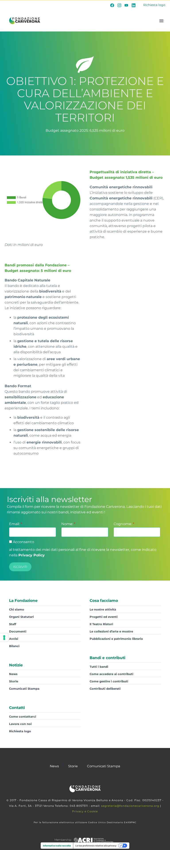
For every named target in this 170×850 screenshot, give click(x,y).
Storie (13, 681)
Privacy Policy (31, 555)
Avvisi (13, 638)
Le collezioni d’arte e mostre (111, 631)
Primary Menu (161, 21)
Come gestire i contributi (109, 681)
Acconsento (23, 542)
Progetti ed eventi (104, 616)
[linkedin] (133, 5)
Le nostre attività (103, 609)
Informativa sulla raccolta (57, 845)
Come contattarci (22, 716)
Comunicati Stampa (24, 688)
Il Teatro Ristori (101, 624)
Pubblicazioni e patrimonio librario (116, 638)
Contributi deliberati (105, 688)
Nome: (68, 524)
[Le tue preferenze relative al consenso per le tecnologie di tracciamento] (4, 637)
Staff (12, 624)
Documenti (17, 631)
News (13, 674)
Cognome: (124, 524)
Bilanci (14, 646)
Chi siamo (16, 609)
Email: (15, 524)
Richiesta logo (154, 5)
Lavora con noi (20, 724)
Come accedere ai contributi (111, 674)
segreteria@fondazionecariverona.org (130, 805)
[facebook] (112, 5)
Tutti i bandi (99, 666)
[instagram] (119, 5)
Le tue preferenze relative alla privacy (95, 845)
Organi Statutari (21, 616)
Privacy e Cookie (85, 811)
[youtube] (126, 5)
